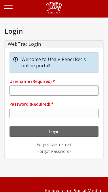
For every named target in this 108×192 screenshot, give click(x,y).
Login (54, 131)
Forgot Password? (54, 151)
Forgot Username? (54, 144)
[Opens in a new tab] (54, 15)
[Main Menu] (8, 8)
